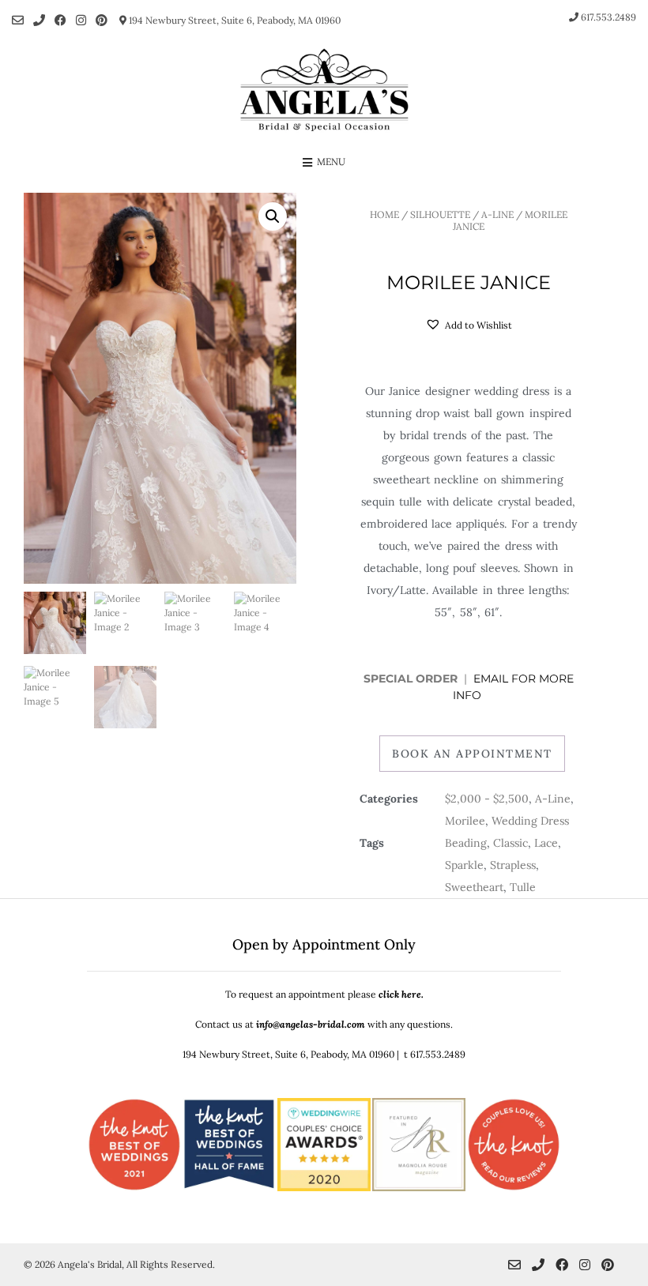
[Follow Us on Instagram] (81, 20)
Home (384, 214)
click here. (401, 994)
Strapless (513, 865)
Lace (546, 843)
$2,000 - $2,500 (487, 799)
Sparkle (464, 865)
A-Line (497, 214)
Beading (466, 843)
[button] (272, 216)
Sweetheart (474, 887)
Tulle (523, 887)
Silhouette (440, 214)
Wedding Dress (530, 821)
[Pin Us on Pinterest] (101, 20)
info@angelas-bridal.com (310, 1024)
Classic (510, 843)
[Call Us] (39, 20)
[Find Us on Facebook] (60, 20)
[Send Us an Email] (18, 20)
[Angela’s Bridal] (324, 90)
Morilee (465, 821)
